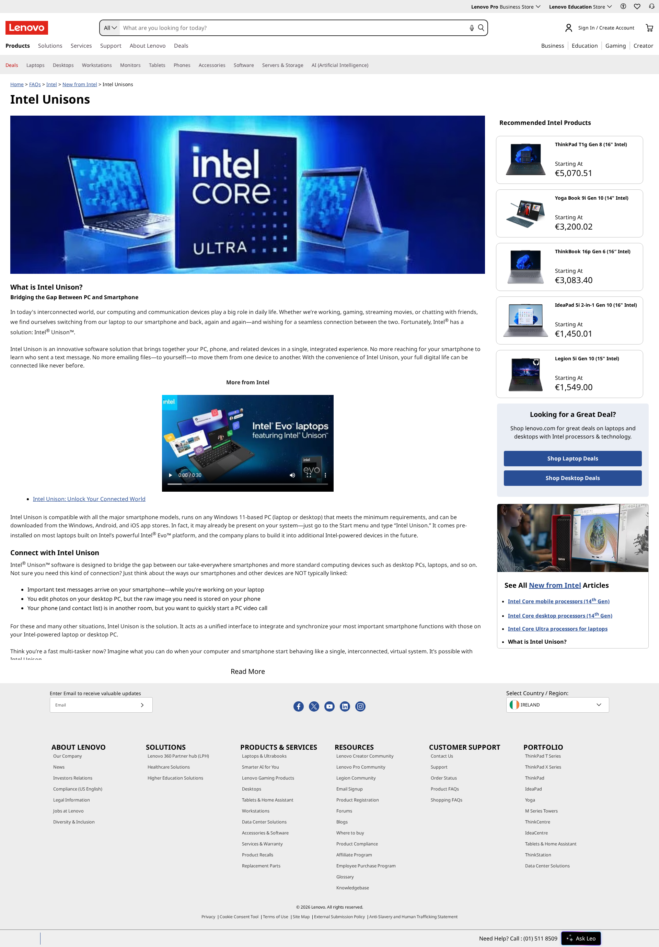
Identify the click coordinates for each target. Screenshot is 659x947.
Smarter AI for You (260, 767)
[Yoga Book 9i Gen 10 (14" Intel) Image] (525, 213)
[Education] (600, 45)
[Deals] (21, 65)
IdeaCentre (536, 833)
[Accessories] (228, 65)
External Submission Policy (339, 917)
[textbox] (558, 705)
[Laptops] (47, 65)
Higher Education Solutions (175, 778)
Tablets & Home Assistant (267, 800)
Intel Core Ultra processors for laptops (558, 628)
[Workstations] (115, 65)
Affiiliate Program (354, 855)
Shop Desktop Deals (573, 478)
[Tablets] (168, 65)
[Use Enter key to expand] (638, 28)
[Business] (566, 45)
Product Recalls (257, 855)
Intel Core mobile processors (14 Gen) (559, 601)
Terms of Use (275, 917)
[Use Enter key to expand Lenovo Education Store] (609, 6)
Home (17, 84)
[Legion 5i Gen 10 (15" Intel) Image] (525, 374)
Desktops (251, 789)
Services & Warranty (262, 844)
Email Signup (349, 789)
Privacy (208, 917)
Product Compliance (357, 844)
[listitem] (569, 160)
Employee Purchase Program (366, 866)
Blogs (342, 822)
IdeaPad (533, 789)
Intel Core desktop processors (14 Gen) (560, 615)
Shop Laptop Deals (572, 458)
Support (439, 767)
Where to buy (350, 833)
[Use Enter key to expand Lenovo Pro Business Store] (538, 6)
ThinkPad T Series (543, 756)
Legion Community (356, 778)
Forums (344, 811)
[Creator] (656, 45)
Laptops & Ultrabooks (264, 756)
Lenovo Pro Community (360, 767)
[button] (623, 6)
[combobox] (110, 27)
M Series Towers (541, 811)
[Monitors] (143, 65)
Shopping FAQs (446, 800)
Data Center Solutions (264, 822)
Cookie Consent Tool (239, 917)
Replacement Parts (261, 866)
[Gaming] (628, 45)
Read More (248, 671)
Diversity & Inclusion (74, 822)
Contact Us (442, 756)
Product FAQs (445, 789)
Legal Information (71, 800)
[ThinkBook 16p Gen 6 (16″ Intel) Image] (525, 267)
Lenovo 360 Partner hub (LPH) (178, 756)
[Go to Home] (26, 28)
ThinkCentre (537, 822)
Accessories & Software (265, 833)
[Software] (257, 65)
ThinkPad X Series (543, 767)
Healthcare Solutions (169, 767)
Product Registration (357, 800)
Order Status (444, 778)
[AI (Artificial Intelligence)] (371, 65)
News (59, 767)
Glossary (345, 877)
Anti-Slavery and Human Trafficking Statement (413, 917)
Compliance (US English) (77, 789)
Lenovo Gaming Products (268, 778)
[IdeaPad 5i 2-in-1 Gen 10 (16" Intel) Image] (525, 320)
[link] (652, 8)
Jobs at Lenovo (68, 811)
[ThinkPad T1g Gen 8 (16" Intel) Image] (525, 160)
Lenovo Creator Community (365, 756)
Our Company (67, 756)
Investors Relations (72, 778)
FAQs (35, 84)
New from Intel (79, 84)
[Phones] (193, 65)
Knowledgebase (352, 888)
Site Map (301, 917)
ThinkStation (538, 855)
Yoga (530, 800)
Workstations (255, 811)
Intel (51, 84)
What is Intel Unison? (537, 641)
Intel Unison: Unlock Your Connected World (89, 499)
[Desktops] (76, 65)
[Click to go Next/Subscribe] (142, 705)
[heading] (597, 147)
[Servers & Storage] (306, 65)
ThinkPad (534, 778)
